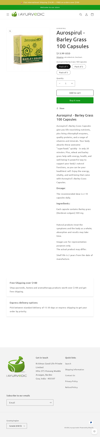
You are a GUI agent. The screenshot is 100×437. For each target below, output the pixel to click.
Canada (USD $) (15, 426)
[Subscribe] (50, 402)
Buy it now (75, 100)
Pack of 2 (79, 66)
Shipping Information (74, 369)
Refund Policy (71, 387)
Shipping (60, 57)
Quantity (60, 78)
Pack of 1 (63, 66)
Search (68, 363)
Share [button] (62, 108)
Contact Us (70, 375)
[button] (8, 14)
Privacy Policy (71, 381)
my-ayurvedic (74, 428)
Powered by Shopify (86, 428)
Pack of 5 (63, 72)
